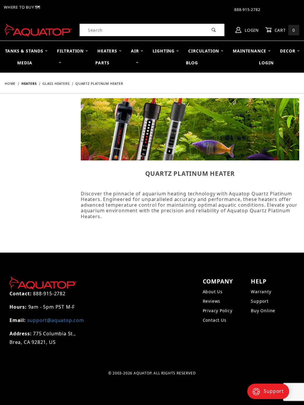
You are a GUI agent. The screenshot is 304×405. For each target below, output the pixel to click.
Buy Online (263, 310)
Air (135, 51)
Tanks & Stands (24, 51)
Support (260, 301)
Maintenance (249, 51)
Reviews (212, 301)
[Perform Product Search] (214, 30)
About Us (213, 291)
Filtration (70, 51)
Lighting (164, 51)
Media (24, 63)
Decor (287, 51)
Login (251, 30)
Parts (102, 63)
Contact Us (215, 320)
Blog (192, 63)
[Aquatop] (38, 29)
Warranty (261, 291)
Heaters (107, 51)
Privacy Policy (217, 310)
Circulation (203, 51)
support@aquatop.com (55, 320)
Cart (284, 30)
